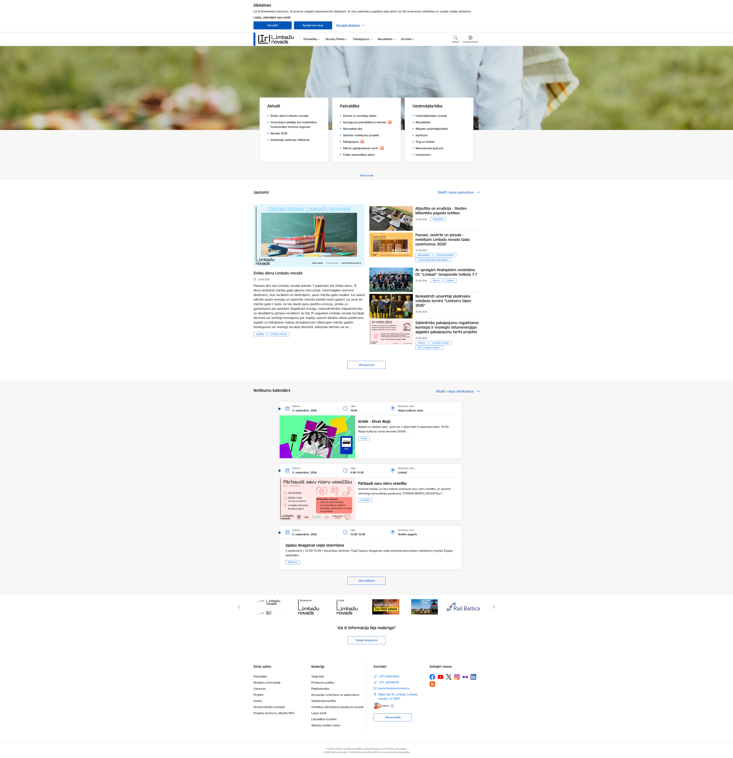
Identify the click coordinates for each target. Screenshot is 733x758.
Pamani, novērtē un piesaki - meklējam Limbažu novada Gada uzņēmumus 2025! (442, 239)
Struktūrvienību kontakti (269, 707)
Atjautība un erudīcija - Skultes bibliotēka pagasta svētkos (441, 210)
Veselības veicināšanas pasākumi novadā (337, 707)
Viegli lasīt (317, 676)
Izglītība (260, 334)
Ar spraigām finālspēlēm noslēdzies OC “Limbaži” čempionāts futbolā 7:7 (446, 272)
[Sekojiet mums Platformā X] (449, 677)
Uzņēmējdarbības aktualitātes (433, 259)
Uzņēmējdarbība (445, 255)
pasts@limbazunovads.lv (393, 688)
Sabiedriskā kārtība (323, 701)
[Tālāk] (494, 606)
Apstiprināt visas (313, 25)
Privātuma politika (322, 682)
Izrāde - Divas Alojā (374, 421)
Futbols (450, 280)
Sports (436, 280)
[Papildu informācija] (392, 705)
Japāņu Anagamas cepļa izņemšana (314, 545)
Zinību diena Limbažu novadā (277, 273)
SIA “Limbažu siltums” (429, 347)
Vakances (259, 688)
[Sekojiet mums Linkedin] (473, 677)
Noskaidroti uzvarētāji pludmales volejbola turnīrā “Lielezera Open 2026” (443, 301)
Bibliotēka (438, 219)
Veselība (365, 500)
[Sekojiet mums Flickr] (465, 676)
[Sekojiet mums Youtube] (440, 676)
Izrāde (364, 438)
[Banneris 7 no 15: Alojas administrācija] (269, 606)
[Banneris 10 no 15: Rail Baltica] (385, 606)
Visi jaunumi (366, 365)
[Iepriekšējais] (239, 606)
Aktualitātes (424, 255)
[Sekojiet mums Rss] (432, 684)
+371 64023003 (388, 676)
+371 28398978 (388, 682)
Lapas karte (318, 713)
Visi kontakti (392, 717)
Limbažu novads (278, 334)
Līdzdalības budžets (324, 719)
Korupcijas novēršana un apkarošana (335, 695)
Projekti (258, 695)
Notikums (293, 562)
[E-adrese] (381, 706)
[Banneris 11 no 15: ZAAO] (424, 606)
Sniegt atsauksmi (366, 640)
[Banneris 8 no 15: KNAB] (308, 606)
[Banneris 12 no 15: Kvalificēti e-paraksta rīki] (463, 606)
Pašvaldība (260, 676)
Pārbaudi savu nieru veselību (382, 483)
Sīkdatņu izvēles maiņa (325, 725)
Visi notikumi (366, 580)
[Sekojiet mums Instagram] (457, 677)
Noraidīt (272, 25)
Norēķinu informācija (266, 682)
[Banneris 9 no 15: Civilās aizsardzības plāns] (347, 606)
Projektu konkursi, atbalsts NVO (273, 713)
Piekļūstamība (320, 688)
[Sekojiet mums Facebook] (432, 677)
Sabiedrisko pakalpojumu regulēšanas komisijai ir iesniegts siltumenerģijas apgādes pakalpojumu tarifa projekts (447, 327)
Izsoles (257, 701)
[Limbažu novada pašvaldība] (277, 39)
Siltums (422, 342)
